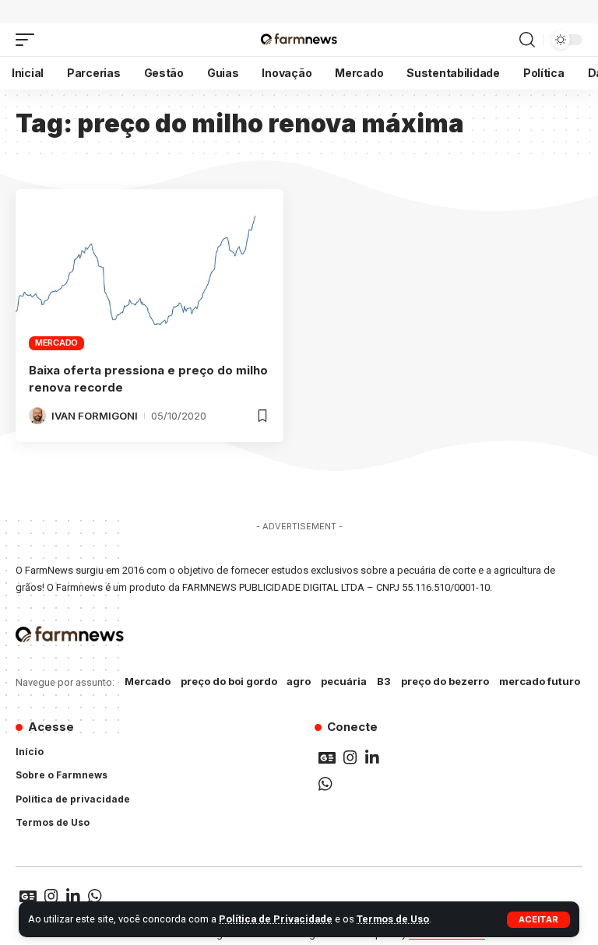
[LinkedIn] (372, 757)
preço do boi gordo (229, 681)
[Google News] (327, 757)
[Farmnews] (298, 39)
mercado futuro (539, 681)
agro (299, 681)
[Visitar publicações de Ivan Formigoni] (37, 415)
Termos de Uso (393, 919)
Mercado (56, 342)
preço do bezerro (445, 681)
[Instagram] (350, 757)
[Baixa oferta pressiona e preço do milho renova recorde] (149, 269)
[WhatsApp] (325, 784)
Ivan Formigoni (94, 415)
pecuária (344, 681)
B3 (384, 681)
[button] (538, 920)
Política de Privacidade (275, 919)
